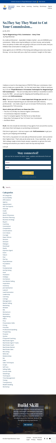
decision (5, 239)
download (6, 246)
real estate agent (8, 341)
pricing (5, 325)
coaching (6, 224)
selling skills (7, 369)
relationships (7, 356)
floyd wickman (7, 261)
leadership (6, 294)
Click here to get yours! (10, 131)
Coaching (35, 6)
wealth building (8, 385)
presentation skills (9, 323)
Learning (29, 6)
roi (4, 358)
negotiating (6, 316)
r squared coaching (9, 338)
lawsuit (5, 290)
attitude (5, 209)
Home (18, 6)
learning (6, 297)
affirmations (7, 200)
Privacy (33, 439)
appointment (7, 204)
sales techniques (8, 363)
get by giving (7, 270)
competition (7, 228)
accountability (7, 198)
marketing (6, 305)
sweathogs (6, 374)
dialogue (5, 244)
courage (5, 235)
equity (5, 248)
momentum (6, 312)
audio (4, 211)
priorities (6, 327)
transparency (7, 382)
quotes (5, 336)
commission (7, 226)
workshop (6, 387)
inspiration (6, 283)
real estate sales (8, 349)
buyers (5, 222)
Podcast (39, 439)
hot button (6, 279)
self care (5, 367)
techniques (6, 376)
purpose (5, 334)
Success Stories (37, 437)
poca (4, 321)
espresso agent (8, 250)
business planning (9, 217)
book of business (8, 215)
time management (9, 378)
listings (5, 299)
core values (6, 233)
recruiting (6, 352)
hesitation (6, 275)
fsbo (4, 266)
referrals (6, 354)
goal (4, 272)
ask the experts (8, 206)
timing (5, 380)
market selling (7, 303)
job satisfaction (8, 288)
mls (4, 310)
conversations (7, 231)
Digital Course (50, 7)
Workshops (43, 6)
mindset (5, 308)
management (7, 301)
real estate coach (8, 345)
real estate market (9, 347)
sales (4, 360)
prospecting (7, 332)
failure (5, 255)
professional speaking (10, 330)
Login (28, 439)
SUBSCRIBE (27, 173)
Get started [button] (28, 424)
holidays (5, 277)
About (23, 6)
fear (4, 257)
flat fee (5, 259)
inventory (6, 286)
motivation (6, 314)
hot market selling (9, 281)
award (5, 213)
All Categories (7, 195)
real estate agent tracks (11, 343)
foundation (6, 264)
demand (5, 242)
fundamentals (7, 268)
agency (5, 202)
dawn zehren (7, 237)
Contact (28, 437)
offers (5, 319)
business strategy (8, 220)
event (4, 253)
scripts (5, 365)
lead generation (8, 292)
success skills (7, 371)
